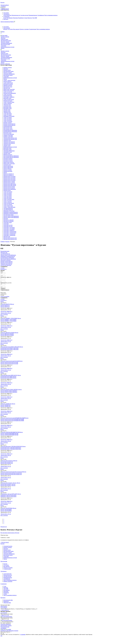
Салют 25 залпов (7, 117)
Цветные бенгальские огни (10, 237)
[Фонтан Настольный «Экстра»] (9, 482)
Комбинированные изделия (7, 47)
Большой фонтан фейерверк (10, 130)
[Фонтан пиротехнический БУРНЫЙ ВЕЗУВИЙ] (13, 418)
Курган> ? (8, 632)
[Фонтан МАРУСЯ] (6, 304)
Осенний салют (7, 106)
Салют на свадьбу (7, 91)
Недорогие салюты (8, 84)
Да (3, 633)
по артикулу (3, 269)
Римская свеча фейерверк (9, 93)
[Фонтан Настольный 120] (7, 460)
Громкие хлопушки (8, 135)
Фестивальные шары (6, 40)
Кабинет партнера (7, 581)
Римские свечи (4, 39)
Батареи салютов (5, 36)
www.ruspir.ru (4, 607)
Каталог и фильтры (5, 63)
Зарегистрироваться (5, 21)
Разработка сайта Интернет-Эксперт (9, 630)
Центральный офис (8, 600)
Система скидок (24, 15)
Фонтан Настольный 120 (7, 462)
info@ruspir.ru (4, 606)
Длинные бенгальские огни (10, 138)
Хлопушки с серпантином (9, 231)
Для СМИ (34, 17)
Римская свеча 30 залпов (9, 179)
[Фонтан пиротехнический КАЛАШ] (10, 361)
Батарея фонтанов (7, 95)
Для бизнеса (6, 14)
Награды (30, 17)
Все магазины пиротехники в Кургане (10, 532)
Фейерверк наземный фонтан (10, 212)
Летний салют (6, 109)
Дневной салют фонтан (9, 141)
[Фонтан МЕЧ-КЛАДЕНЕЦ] (8, 332)
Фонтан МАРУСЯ (5, 305)
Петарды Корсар (7, 81)
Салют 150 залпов (7, 121)
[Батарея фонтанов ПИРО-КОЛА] (9, 375)
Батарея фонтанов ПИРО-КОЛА (8, 376)
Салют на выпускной (8, 99)
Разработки (21, 17)
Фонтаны (3, 38)
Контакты (5, 19)
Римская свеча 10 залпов (9, 176)
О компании (6, 16)
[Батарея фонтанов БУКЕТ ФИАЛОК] (10, 346)
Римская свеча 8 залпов (9, 186)
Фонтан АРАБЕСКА (6, 405)
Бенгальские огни (7, 86)
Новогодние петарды (8, 90)
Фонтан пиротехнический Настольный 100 (11, 473)
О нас (4, 17)
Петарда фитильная (8, 166)
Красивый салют (7, 108)
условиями (22, 634)
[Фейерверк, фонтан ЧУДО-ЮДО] (9, 494)
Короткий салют (7, 98)
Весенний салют (7, 107)
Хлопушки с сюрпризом (9, 234)
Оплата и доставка (24, 29)
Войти (12, 21)
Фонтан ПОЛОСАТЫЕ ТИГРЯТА (9, 390)
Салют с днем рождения (9, 80)
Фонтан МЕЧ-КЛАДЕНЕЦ (7, 333)
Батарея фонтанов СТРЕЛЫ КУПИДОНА (11, 447)
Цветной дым (6, 88)
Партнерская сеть (16, 15)
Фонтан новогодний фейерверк (11, 216)
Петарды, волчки (5, 41)
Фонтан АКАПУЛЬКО (6, 509)
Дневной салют (7, 112)
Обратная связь (7, 602)
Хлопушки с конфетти (8, 97)
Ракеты (2, 48)
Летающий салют (7, 152)
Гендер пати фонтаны (8, 134)
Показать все (4, 526)
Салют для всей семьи (8, 102)
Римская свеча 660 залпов (9, 184)
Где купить (6, 12)
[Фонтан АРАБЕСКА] (6, 403)
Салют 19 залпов (7, 120)
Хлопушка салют (7, 222)
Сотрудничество (7, 15)
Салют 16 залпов (7, 118)
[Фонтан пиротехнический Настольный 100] (12, 471)
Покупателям (6, 28)
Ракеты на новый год (8, 173)
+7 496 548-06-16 (5, 610)
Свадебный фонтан (8, 208)
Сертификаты (40, 15)
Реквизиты (6, 601)
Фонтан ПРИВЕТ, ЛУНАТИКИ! (8, 319)
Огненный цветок (7, 546)
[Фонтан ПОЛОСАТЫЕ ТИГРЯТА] (10, 389)
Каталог (5, 29)
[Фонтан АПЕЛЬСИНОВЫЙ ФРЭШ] (10, 432)
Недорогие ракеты (7, 158)
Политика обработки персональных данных (6, 625)
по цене (2, 267)
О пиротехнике (32, 29)
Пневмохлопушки (7, 100)
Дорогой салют (7, 104)
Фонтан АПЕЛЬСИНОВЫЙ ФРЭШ (9, 433)
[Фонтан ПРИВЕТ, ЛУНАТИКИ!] (9, 318)
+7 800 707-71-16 (5, 615)
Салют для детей (7, 94)
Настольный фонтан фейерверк (11, 155)
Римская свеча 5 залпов (9, 181)
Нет (1, 633)
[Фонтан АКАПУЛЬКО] (7, 508)
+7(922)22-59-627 (5, 9)
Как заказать (16, 29)
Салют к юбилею (7, 103)
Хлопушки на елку (8, 225)
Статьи (25, 17)
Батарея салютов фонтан (9, 123)
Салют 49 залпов (7, 113)
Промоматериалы (33, 15)
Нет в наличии (4, 314)
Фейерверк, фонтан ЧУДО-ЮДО (8, 495)
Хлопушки (3, 45)
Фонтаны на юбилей (8, 219)
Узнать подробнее (5, 296)
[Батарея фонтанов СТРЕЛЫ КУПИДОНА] (11, 446)
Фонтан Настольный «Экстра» (8, 484)
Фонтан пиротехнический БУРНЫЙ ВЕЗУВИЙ (12, 419)
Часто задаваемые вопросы (50, 15)
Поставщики (9, 17)
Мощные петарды (7, 85)
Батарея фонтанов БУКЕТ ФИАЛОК (9, 348)
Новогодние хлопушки (9, 89)
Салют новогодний (8, 82)
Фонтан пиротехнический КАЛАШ (9, 362)
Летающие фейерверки (6, 43)
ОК (1, 635)
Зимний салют (6, 111)
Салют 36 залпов (7, 114)
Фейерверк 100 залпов (8, 116)
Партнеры (15, 17)
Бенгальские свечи (5, 44)
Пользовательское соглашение (5, 627)
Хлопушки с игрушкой (9, 227)
